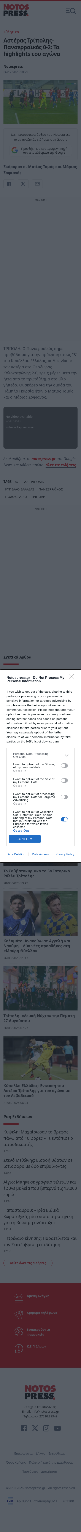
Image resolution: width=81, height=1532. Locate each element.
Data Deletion (16, 854)
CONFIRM (25, 839)
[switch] (64, 765)
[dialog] (40, 766)
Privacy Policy (65, 854)
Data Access (40, 854)
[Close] (72, 678)
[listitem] (40, 755)
